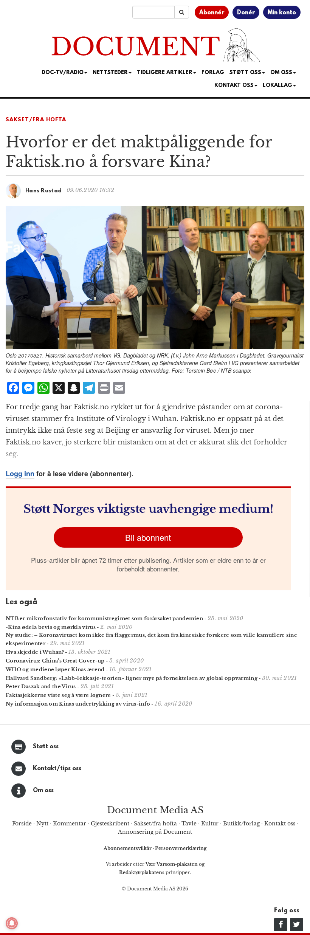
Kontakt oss (234, 85)
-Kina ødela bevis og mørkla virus (51, 627)
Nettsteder (110, 73)
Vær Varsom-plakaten (172, 864)
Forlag (213, 73)
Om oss (43, 790)
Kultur (210, 823)
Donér (246, 12)
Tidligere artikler (164, 73)
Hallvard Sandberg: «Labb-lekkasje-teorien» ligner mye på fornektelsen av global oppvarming (131, 678)
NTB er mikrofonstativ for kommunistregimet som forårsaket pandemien (104, 618)
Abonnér (211, 12)
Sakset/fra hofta (155, 823)
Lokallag (277, 85)
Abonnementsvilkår (128, 848)
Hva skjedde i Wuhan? (35, 652)
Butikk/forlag (241, 823)
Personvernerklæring (180, 848)
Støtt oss (46, 746)
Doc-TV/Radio (63, 73)
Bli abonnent (148, 537)
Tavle (189, 823)
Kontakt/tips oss (57, 768)
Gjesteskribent (110, 823)
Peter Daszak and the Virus (41, 686)
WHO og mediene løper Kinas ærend (55, 669)
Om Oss (281, 73)
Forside (22, 823)
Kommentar (69, 823)
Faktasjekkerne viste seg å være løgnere (58, 695)
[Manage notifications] (12, 923)
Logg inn (20, 473)
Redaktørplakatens (141, 872)
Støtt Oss (245, 73)
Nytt (42, 823)
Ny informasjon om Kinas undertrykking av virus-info (78, 704)
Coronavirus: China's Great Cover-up (55, 661)
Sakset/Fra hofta (36, 120)
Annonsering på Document (155, 831)
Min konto (282, 12)
